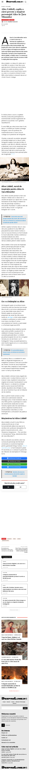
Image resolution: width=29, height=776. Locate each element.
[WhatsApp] (13, 28)
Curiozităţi (8, 6)
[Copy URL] (23, 28)
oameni (18, 538)
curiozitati (9, 538)
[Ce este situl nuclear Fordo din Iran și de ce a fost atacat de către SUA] (14, 651)
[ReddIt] (18, 28)
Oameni (12, 19)
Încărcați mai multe (14, 610)
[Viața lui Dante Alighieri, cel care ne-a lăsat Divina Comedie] (14, 629)
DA (8, 487)
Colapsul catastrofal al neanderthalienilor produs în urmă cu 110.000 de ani (14, 576)
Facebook (8, 725)
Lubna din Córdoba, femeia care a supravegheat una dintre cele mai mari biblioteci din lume (14, 589)
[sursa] (13, 154)
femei (14, 538)
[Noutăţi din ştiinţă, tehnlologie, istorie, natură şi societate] (15, 2)
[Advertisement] (14, 772)
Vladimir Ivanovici (13, 21)
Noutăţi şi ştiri (5, 757)
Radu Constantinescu (7, 635)
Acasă (3, 6)
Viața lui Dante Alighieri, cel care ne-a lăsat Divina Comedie (11, 638)
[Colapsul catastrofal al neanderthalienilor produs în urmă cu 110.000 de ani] (14, 675)
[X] (8, 28)
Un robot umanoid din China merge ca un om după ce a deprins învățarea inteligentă (14, 602)
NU (20, 487)
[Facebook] (3, 28)
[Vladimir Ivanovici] (2, 21)
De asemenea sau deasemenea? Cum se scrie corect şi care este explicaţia (7, 549)
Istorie (4, 585)
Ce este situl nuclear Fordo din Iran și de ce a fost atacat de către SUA (11, 661)
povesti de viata (5, 540)
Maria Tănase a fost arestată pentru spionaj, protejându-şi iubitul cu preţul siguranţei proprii (21, 550)
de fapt (10, 317)
